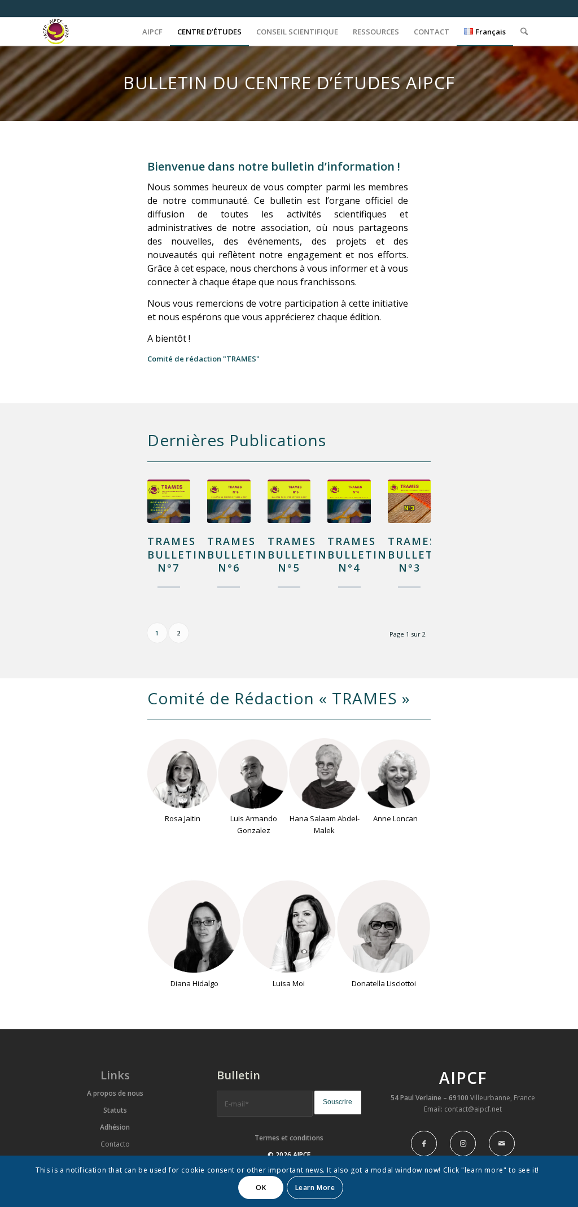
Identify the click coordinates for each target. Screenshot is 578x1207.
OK (261, 1187)
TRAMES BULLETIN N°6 (237, 554)
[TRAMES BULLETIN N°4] (348, 501)
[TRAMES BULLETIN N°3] (409, 501)
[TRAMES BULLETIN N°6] (228, 501)
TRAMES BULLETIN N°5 (297, 554)
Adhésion (115, 1127)
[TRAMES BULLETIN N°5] (289, 501)
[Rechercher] (524, 32)
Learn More (315, 1187)
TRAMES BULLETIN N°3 (418, 554)
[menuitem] (152, 32)
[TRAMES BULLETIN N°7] (168, 501)
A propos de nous (115, 1093)
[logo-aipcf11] (62, 32)
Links (115, 1075)
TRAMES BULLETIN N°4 (357, 554)
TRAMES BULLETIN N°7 (177, 554)
